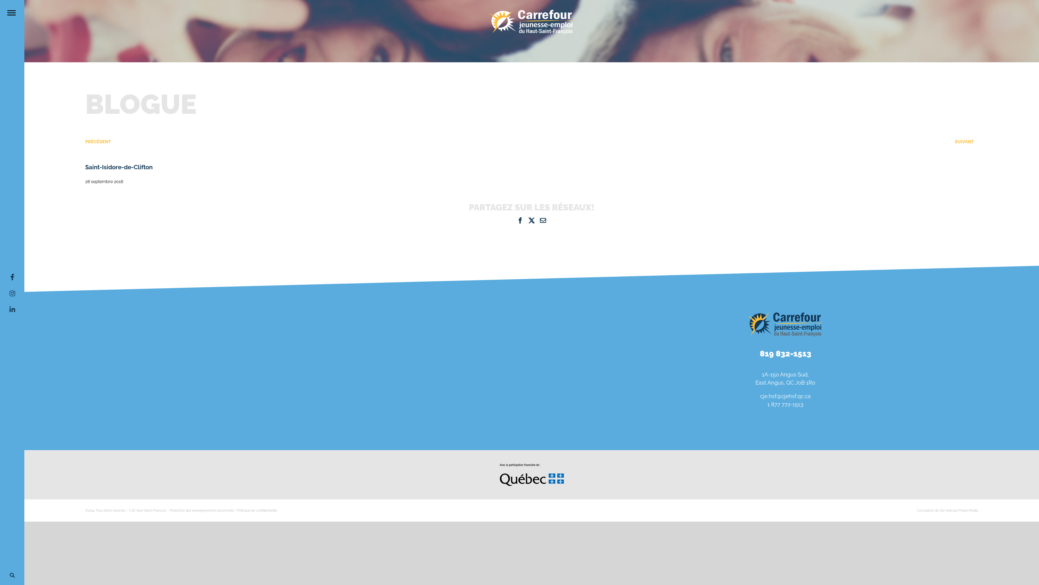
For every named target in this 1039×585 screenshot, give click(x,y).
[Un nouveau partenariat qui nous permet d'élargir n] (108, 410)
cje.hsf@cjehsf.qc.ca (785, 396)
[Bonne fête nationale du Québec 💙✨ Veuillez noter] (108, 326)
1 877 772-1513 (785, 404)
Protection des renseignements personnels (202, 510)
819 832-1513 (785, 353)
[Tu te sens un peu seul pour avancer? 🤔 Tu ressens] (277, 410)
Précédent (98, 141)
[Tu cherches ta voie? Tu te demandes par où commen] (448, 410)
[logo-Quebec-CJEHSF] (532, 465)
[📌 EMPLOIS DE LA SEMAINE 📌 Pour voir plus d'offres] (277, 326)
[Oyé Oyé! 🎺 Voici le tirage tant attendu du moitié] (448, 326)
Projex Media (968, 510)
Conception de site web (934, 510)
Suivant (964, 141)
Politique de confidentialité (257, 510)
